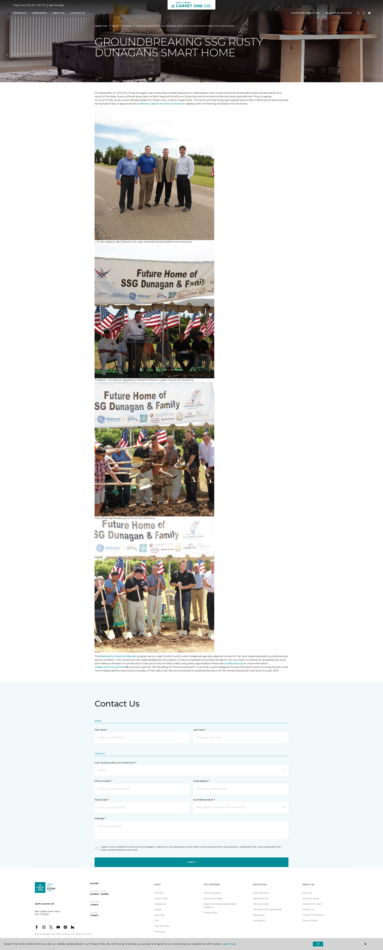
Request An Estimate (338, 13)
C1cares (127, 26)
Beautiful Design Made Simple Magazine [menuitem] (220, 905)
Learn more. (229, 944)
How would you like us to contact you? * (115, 763)
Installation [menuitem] (259, 920)
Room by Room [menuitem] (310, 898)
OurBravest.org (233, 663)
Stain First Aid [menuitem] (260, 898)
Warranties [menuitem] (259, 915)
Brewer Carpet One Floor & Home (160, 103)
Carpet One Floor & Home (110, 667)
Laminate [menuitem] (159, 915)
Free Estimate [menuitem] (162, 926)
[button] (358, 13)
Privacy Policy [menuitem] (309, 920)
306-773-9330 (56, 5)
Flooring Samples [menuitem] (213, 898)
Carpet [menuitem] (158, 909)
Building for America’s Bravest (118, 656)
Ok (318, 944)
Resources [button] (39, 13)
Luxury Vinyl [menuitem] (161, 898)
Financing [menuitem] (159, 931)
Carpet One (101, 26)
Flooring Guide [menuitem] (261, 904)
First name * (101, 730)
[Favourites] (364, 13)
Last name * (199, 730)
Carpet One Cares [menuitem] (312, 904)
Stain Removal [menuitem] (261, 893)
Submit (191, 862)
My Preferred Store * (204, 800)
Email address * (201, 781)
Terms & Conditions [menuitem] (313, 915)
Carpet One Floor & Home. (57, 934)
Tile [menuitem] (156, 920)
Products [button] (19, 13)
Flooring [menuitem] (158, 893)
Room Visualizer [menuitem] (212, 893)
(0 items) (369, 13)
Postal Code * (101, 800)
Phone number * (103, 781)
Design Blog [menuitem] (210, 912)
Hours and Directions (305, 13)
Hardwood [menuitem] (159, 904)
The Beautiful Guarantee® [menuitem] (267, 909)
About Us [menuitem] (307, 893)
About (115, 26)
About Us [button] (58, 13)
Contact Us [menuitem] (77, 13)
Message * (100, 818)
